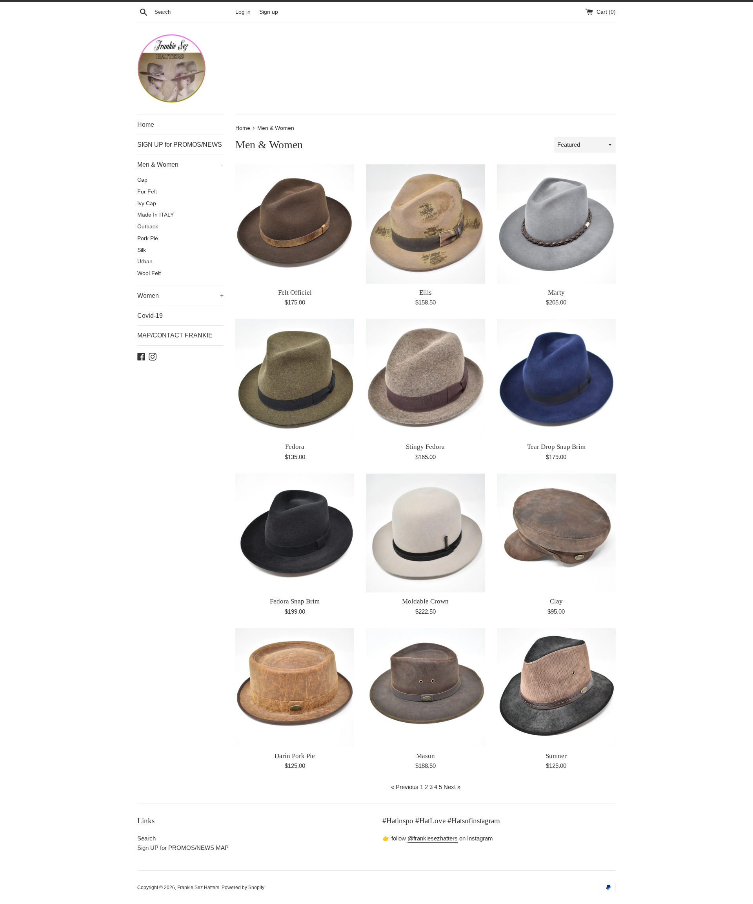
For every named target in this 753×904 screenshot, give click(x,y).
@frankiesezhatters (432, 838)
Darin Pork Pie (295, 756)
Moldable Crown (425, 601)
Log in (243, 12)
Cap (142, 180)
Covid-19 (150, 315)
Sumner (556, 756)
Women (180, 295)
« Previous (404, 787)
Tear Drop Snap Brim (556, 446)
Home (145, 124)
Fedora (294, 446)
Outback (147, 227)
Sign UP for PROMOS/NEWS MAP (183, 847)
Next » (452, 787)
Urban (145, 261)
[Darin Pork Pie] (294, 687)
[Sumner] (556, 687)
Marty (556, 292)
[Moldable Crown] (425, 533)
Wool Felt (149, 273)
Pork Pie (147, 238)
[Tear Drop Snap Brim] (556, 378)
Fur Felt (147, 192)
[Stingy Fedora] (425, 378)
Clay (556, 601)
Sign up (268, 12)
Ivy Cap (146, 203)
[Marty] (556, 223)
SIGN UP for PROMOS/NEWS (179, 144)
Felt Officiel (295, 292)
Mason (425, 756)
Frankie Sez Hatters (198, 887)
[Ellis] (425, 223)
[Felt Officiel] (294, 223)
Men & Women (180, 164)
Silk (141, 250)
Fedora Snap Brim (295, 601)
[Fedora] (294, 378)
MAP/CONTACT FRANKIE (175, 335)
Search (146, 838)
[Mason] (425, 687)
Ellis (425, 292)
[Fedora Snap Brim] (294, 533)
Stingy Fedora (425, 446)
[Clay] (556, 533)
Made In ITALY (155, 215)
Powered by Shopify (243, 887)
